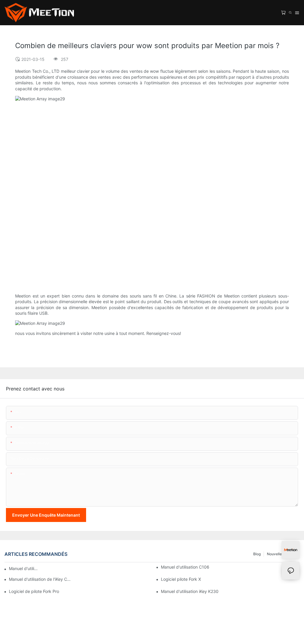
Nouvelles (275, 554)
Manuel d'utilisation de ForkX (23, 568)
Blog (257, 554)
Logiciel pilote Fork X (181, 579)
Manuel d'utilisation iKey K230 (189, 591)
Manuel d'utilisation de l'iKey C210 (40, 579)
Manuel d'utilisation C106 (185, 566)
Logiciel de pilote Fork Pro (34, 591)
